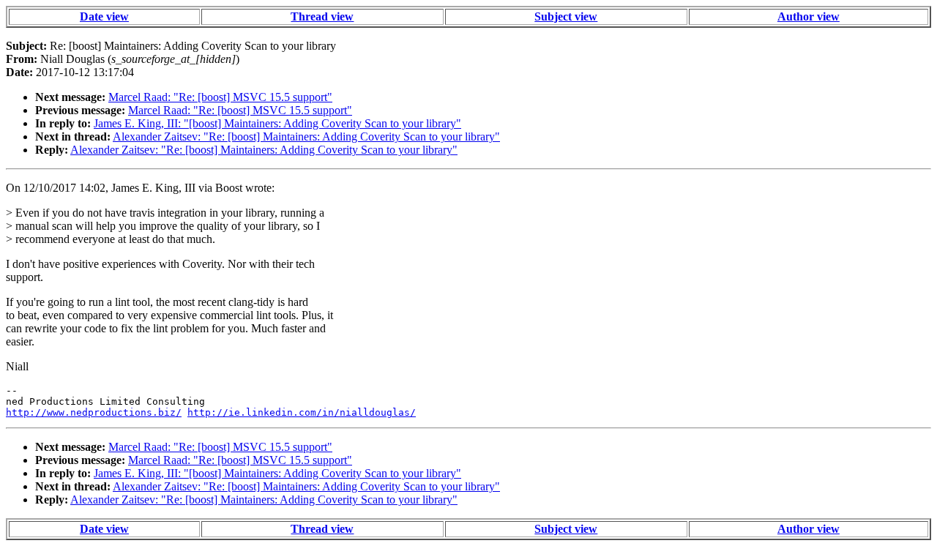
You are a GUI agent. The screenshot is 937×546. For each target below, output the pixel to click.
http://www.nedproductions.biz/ (94, 412)
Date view (104, 16)
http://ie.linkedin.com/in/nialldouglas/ (301, 412)
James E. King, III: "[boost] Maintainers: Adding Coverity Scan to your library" (277, 123)
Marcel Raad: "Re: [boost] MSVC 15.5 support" (220, 97)
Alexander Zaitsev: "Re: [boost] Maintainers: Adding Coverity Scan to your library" (306, 136)
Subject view (565, 16)
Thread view (322, 16)
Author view (808, 16)
